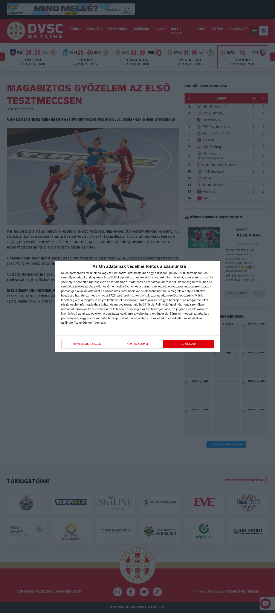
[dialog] (137, 306)
